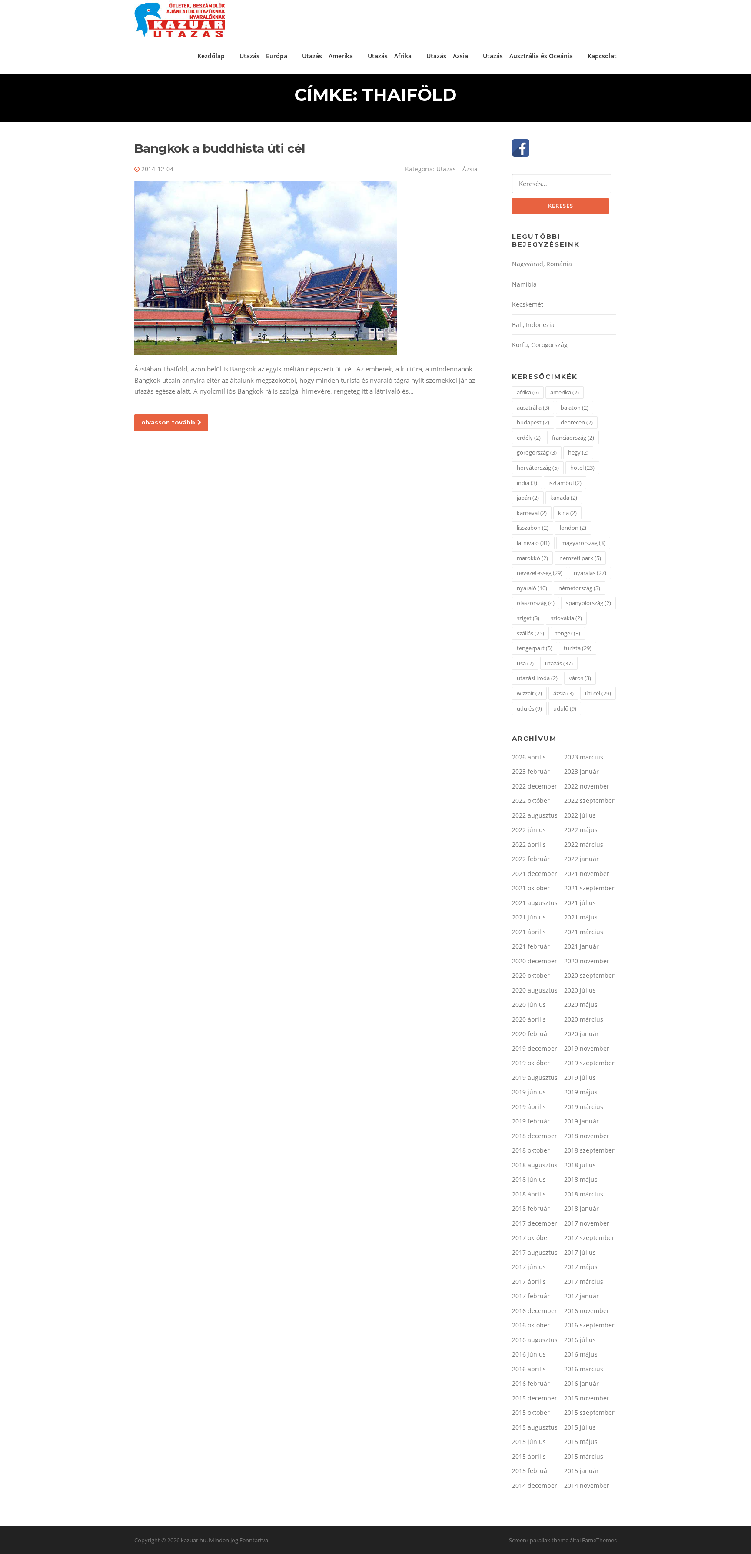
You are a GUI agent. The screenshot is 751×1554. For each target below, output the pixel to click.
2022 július (580, 815)
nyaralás (590, 573)
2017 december (534, 1223)
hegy (578, 452)
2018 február (531, 1208)
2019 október (531, 1063)
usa (525, 663)
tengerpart (534, 648)
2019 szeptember (589, 1063)
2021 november (586, 873)
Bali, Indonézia (533, 325)
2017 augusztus (535, 1252)
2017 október (531, 1237)
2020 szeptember (589, 975)
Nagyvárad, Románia (542, 264)
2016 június (529, 1354)
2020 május (581, 1004)
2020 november (586, 961)
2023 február (531, 771)
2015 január (581, 1471)
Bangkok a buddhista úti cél (219, 148)
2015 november (586, 1398)
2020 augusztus (535, 990)
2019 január (581, 1121)
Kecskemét (527, 304)
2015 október (531, 1412)
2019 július (580, 1077)
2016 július (580, 1340)
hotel (582, 467)
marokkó (532, 558)
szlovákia (566, 618)
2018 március (583, 1194)
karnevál (532, 513)
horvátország (538, 467)
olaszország (536, 603)
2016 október (531, 1325)
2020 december (534, 961)
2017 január (581, 1296)
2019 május (581, 1092)
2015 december (534, 1398)
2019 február (531, 1121)
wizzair (529, 693)
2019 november (586, 1048)
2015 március (583, 1456)
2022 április (529, 844)
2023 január (581, 771)
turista (577, 648)
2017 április (529, 1281)
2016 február (531, 1383)
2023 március (583, 757)
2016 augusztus (535, 1340)
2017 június (529, 1267)
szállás (530, 633)
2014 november (586, 1485)
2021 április (529, 932)
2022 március (583, 844)
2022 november (586, 786)
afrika (528, 392)
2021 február (531, 946)
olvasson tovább (168, 422)
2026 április (529, 757)
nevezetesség (539, 573)
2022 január (581, 859)
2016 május (581, 1354)
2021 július (580, 903)
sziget (528, 618)
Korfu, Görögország (540, 345)
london (573, 527)
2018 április (529, 1194)
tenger (567, 633)
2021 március (583, 932)
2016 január (581, 1383)
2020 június (529, 1004)
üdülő (564, 708)
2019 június (529, 1092)
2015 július (580, 1427)
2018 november (586, 1136)
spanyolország (588, 603)
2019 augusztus (535, 1077)
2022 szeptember (589, 800)
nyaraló (532, 588)
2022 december (534, 786)
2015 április (529, 1456)
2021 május (581, 917)
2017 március (583, 1281)
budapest (533, 422)
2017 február (531, 1296)
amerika (564, 392)
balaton (574, 407)
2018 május (581, 1179)
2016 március (583, 1369)
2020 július (580, 990)
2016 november (586, 1311)
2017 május (581, 1267)
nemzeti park (580, 558)
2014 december (534, 1485)
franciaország (573, 437)
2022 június (529, 829)
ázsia (563, 693)
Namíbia (524, 284)
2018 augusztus (535, 1165)
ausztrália (533, 407)
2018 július (580, 1165)
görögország (537, 452)
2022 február (531, 859)
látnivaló (533, 543)
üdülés (529, 708)
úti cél (598, 693)
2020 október (531, 975)
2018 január (581, 1208)
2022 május (581, 829)
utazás (559, 663)
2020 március (583, 1019)
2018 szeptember (589, 1150)
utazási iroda (537, 678)
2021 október (531, 888)
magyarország (583, 543)
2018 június (529, 1179)
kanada (563, 497)
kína (567, 513)
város (580, 678)
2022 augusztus (535, 815)
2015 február (531, 1471)
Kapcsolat (602, 56)
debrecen (577, 422)
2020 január (581, 1033)
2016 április (529, 1369)
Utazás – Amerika (327, 56)
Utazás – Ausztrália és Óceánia (528, 56)
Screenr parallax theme (538, 1540)
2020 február (531, 1033)
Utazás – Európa (263, 56)
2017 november (586, 1223)
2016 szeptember (589, 1325)
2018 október (531, 1150)
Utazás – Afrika (390, 56)
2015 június (529, 1441)
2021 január (581, 946)
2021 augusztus (535, 903)
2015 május (581, 1441)
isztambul (565, 483)
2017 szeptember (589, 1237)
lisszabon (532, 527)
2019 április (529, 1107)
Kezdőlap (211, 56)
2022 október (531, 800)
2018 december (534, 1136)
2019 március (583, 1107)
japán (528, 497)
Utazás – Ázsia (447, 56)
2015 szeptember (589, 1412)
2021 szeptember (589, 888)
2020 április (529, 1019)
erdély (529, 437)
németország (579, 588)
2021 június (529, 917)
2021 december (534, 873)
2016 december (534, 1311)
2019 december (534, 1048)
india (527, 483)
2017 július (580, 1252)
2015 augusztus (535, 1427)
